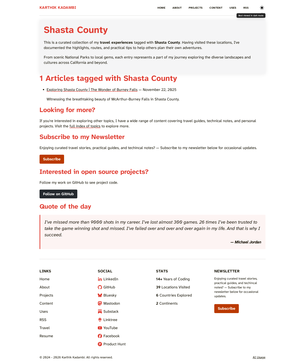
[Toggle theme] (261, 7)
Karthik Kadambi (58, 7)
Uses (232, 8)
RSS (246, 8)
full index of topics (85, 126)
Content (216, 8)
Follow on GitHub (58, 194)
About (177, 8)
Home (161, 8)
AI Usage (259, 357)
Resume (46, 336)
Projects (195, 8)
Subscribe (52, 159)
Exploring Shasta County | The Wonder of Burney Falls (92, 89)
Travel (45, 327)
